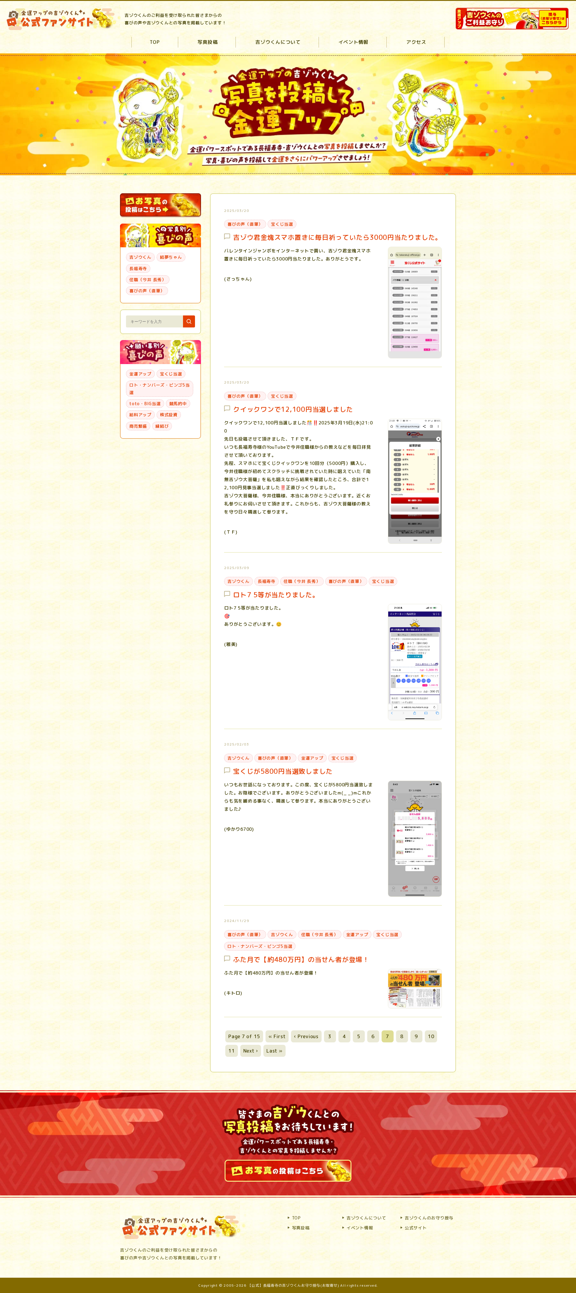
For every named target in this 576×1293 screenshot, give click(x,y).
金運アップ (312, 758)
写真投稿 (207, 42)
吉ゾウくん (238, 581)
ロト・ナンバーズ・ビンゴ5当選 (259, 946)
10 (431, 1036)
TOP (155, 42)
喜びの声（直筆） (245, 224)
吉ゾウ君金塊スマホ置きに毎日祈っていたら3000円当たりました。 (337, 237)
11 (231, 1050)
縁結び (162, 426)
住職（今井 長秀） (302, 581)
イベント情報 (353, 42)
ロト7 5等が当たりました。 (276, 594)
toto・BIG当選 (145, 403)
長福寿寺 (266, 581)
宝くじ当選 (282, 224)
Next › (250, 1050)
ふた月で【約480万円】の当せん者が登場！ (301, 959)
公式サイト (416, 1228)
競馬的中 (178, 403)
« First (277, 1036)
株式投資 (169, 414)
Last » (274, 1050)
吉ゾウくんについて (278, 42)
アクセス (416, 42)
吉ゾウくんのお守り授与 (429, 1218)
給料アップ (140, 414)
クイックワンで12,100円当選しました (293, 409)
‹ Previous (306, 1036)
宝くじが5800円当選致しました (283, 771)
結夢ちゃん (171, 257)
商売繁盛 (138, 426)
